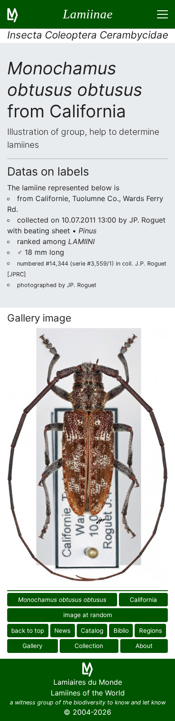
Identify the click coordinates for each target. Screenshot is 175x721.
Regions (150, 630)
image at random (87, 614)
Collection (88, 645)
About (144, 645)
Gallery (32, 645)
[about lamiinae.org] (18, 14)
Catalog (92, 630)
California (143, 599)
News (62, 630)
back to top (27, 630)
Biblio (121, 630)
